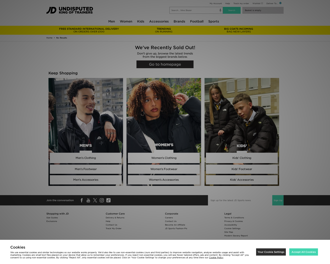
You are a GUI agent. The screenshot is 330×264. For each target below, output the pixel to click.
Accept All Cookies (304, 252)
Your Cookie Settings (271, 252)
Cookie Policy (216, 257)
